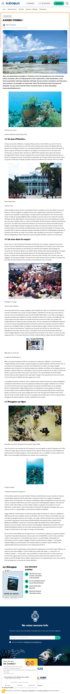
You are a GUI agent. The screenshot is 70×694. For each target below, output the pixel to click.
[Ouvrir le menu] (2, 3)
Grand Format (12, 9)
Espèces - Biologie (31, 9)
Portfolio (21, 9)
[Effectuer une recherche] (67, 3)
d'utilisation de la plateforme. (33, 642)
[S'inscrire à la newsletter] (58, 638)
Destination (42, 9)
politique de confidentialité (28, 690)
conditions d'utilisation (43, 690)
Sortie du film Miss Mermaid (35, 587)
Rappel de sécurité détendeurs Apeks (35, 592)
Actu (4, 9)
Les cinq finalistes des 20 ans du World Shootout (37, 581)
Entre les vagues (11, 594)
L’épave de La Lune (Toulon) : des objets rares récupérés (35, 575)
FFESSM (10, 687)
